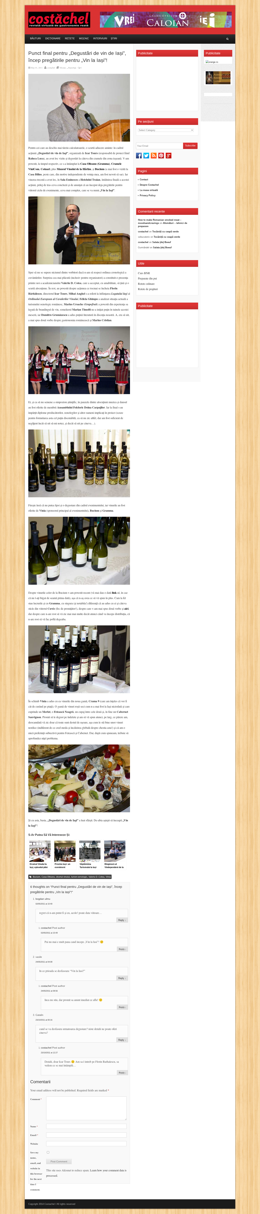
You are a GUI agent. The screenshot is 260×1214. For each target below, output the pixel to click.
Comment (36, 1099)
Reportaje (72, 67)
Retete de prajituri (148, 289)
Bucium (36, 877)
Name (34, 1126)
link (114, 593)
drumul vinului (63, 877)
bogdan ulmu (43, 898)
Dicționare (52, 38)
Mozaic (84, 38)
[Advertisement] (167, 85)
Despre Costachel (149, 185)
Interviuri (100, 38)
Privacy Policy (147, 195)
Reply (121, 920)
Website (34, 1143)
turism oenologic (79, 877)
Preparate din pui (147, 278)
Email (34, 1135)
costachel (51, 67)
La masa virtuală (149, 190)
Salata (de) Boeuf (161, 242)
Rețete (70, 38)
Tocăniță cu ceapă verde (165, 231)
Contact (144, 179)
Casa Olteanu (48, 877)
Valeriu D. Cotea (96, 877)
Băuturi (35, 38)
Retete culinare (146, 283)
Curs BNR (144, 273)
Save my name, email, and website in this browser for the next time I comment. (36, 1171)
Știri (114, 38)
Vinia (108, 877)
